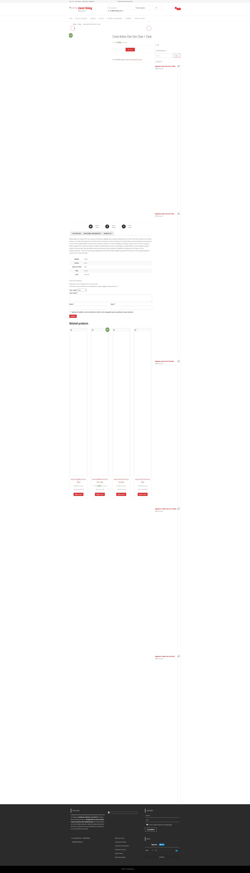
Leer (170, 825)
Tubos (103, 489)
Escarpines (128, 18)
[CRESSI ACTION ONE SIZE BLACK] (148, 28)
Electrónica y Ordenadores (114, 18)
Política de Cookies (119, 838)
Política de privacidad (120, 857)
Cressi (140, 60)
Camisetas (93, 18)
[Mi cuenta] (172, 9)
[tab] (76, 233)
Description (77, 233)
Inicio (70, 18)
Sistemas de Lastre (139, 18)
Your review (73, 293)
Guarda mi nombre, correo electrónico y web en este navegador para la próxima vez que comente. (102, 312)
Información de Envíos (120, 850)
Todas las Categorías (81, 18)
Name (71, 304)
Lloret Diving (85, 8)
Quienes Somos (119, 853)
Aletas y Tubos (129, 60)
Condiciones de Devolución (122, 846)
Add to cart (130, 50)
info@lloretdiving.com (77, 842)
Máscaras (135, 60)
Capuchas (101, 18)
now (156, 850)
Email (113, 304)
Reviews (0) (107, 233)
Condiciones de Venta (120, 842)
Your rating (73, 290)
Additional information (92, 233)
